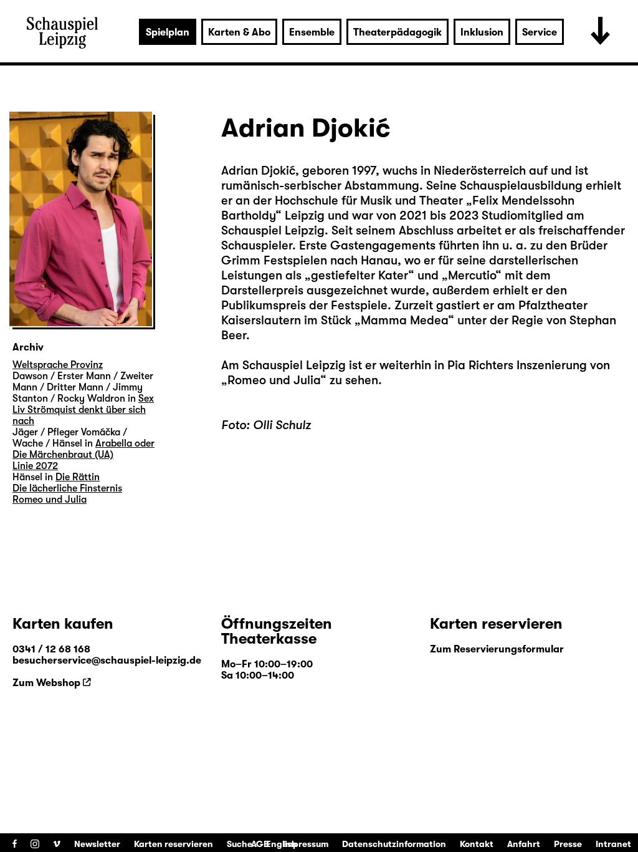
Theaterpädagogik (397, 32)
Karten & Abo (239, 32)
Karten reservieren (173, 844)
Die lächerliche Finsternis (67, 488)
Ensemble (312, 32)
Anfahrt (523, 844)
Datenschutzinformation (394, 844)
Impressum (305, 844)
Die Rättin (77, 477)
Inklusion (481, 32)
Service (539, 32)
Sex (146, 398)
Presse (568, 844)
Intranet (613, 844)
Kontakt (476, 844)
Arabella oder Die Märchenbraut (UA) (83, 449)
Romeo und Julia (273, 380)
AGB (260, 844)
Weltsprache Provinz (57, 364)
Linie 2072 (35, 466)
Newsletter (97, 844)
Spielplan (167, 32)
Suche (239, 844)
